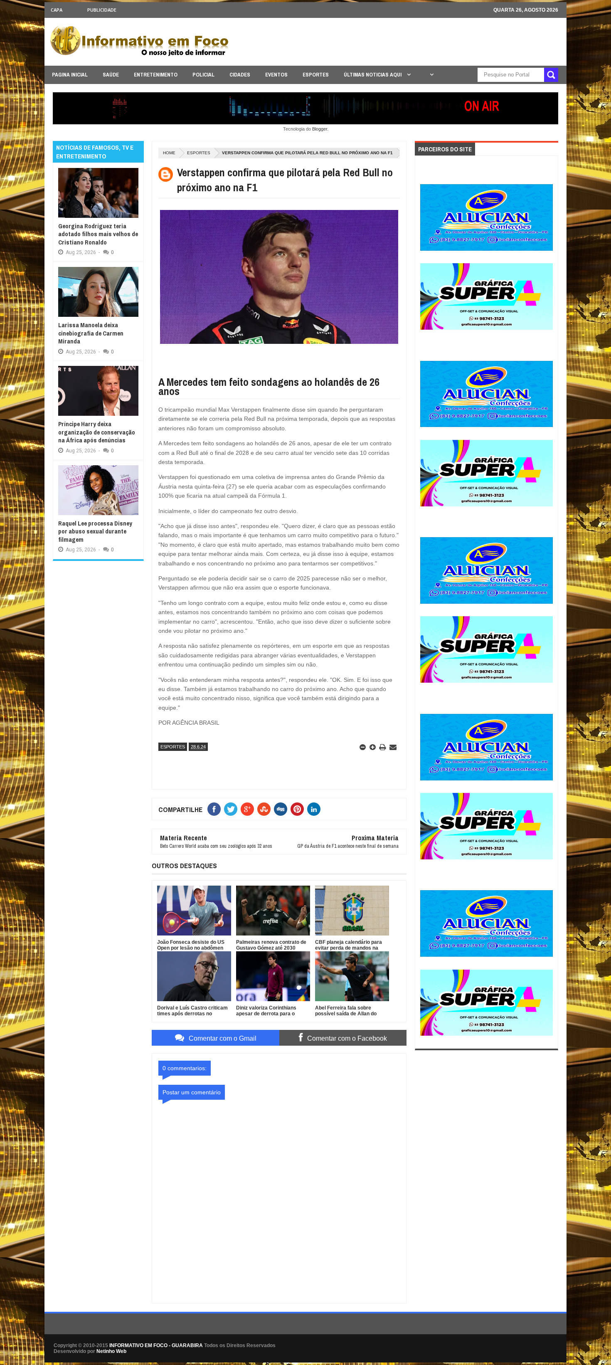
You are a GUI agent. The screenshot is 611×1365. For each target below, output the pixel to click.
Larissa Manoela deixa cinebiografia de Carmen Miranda (90, 333)
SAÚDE (111, 74)
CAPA (56, 10)
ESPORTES (316, 74)
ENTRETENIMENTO (155, 74)
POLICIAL (203, 74)
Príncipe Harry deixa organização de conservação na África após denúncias (96, 432)
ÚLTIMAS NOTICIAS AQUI (373, 74)
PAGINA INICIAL (70, 74)
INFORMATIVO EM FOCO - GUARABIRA (156, 1345)
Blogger (319, 128)
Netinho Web (111, 1351)
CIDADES (239, 74)
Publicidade (101, 10)
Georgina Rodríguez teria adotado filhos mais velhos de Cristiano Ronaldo (98, 234)
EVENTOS (276, 74)
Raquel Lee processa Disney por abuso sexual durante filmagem (95, 531)
